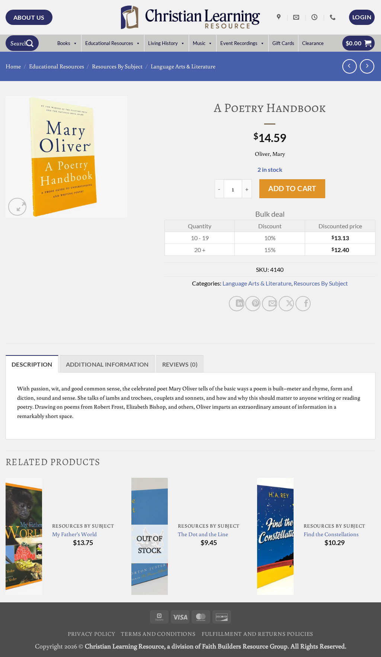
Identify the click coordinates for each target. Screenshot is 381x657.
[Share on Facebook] (303, 303)
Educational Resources (109, 43)
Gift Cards (283, 43)
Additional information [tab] (107, 364)
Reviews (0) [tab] (180, 364)
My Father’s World (74, 534)
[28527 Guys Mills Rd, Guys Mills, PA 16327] (279, 17)
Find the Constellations (331, 534)
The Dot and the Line (203, 534)
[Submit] (30, 43)
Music (199, 43)
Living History (163, 43)
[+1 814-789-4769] (333, 17)
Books (63, 43)
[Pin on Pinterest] (252, 303)
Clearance (313, 43)
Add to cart (292, 188)
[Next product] (349, 66)
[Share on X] (286, 303)
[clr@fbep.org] (297, 17)
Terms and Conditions (158, 633)
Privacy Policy (91, 633)
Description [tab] (32, 364)
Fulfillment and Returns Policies (257, 633)
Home (13, 66)
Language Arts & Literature (183, 66)
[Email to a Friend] (269, 303)
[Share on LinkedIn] (236, 303)
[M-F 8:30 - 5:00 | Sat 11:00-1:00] (315, 17)
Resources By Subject (117, 66)
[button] (362, 17)
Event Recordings (238, 43)
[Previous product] (367, 66)
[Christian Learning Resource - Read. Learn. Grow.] (190, 17)
